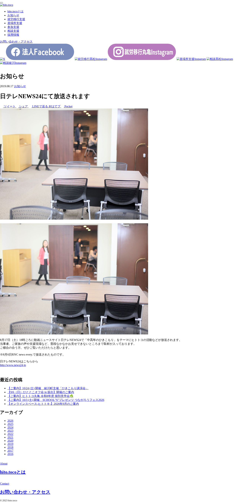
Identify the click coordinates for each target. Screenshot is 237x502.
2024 (10, 427)
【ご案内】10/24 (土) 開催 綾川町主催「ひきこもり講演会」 (48, 388)
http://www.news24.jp (13, 365)
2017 (10, 450)
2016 (10, 454)
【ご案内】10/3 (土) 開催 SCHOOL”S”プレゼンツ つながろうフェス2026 (55, 399)
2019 (10, 444)
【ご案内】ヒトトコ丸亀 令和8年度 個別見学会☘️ (40, 396)
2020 (10, 440)
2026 (10, 420)
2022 (10, 434)
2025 (10, 424)
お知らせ (20, 86)
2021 (10, 437)
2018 (10, 447)
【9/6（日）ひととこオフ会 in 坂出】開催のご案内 (40, 392)
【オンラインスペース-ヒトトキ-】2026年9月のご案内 (43, 403)
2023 (10, 430)
